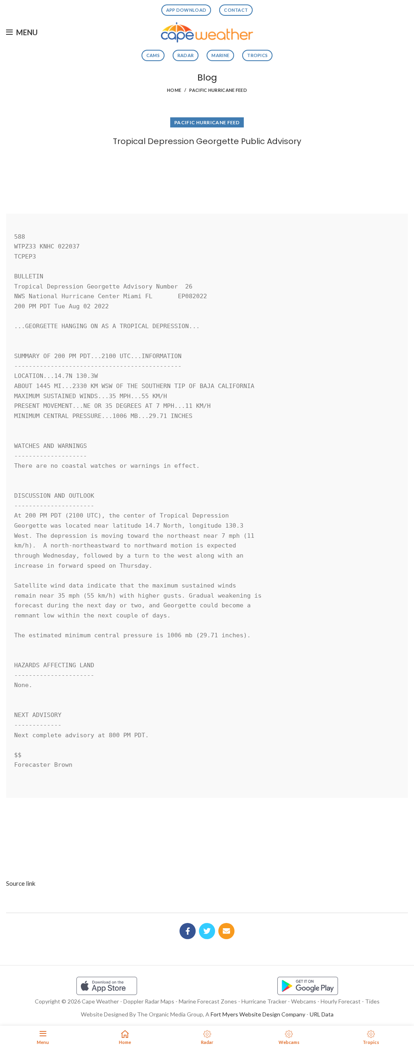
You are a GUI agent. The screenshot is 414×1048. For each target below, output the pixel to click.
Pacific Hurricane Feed (218, 90)
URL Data (322, 1014)
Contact (236, 10)
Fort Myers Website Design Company (258, 1014)
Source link (21, 883)
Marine (220, 55)
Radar (185, 55)
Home (174, 90)
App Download (186, 10)
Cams (153, 55)
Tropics (257, 55)
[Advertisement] (207, 177)
